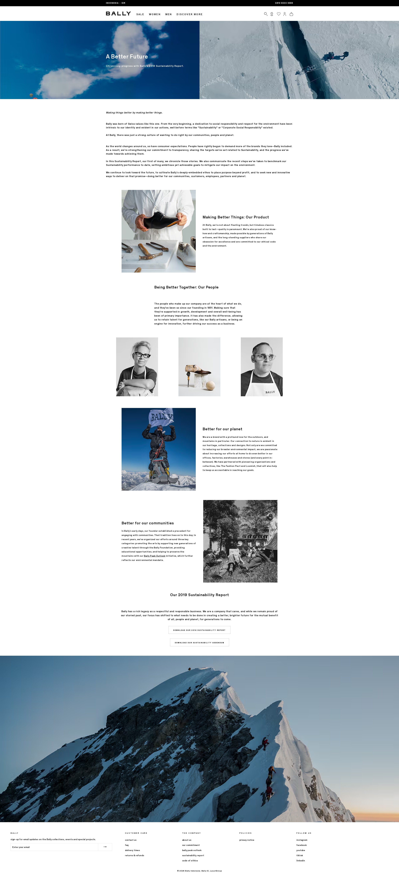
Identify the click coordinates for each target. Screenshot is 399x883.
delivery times (132, 850)
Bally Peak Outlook (154, 556)
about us (186, 840)
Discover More (190, 14)
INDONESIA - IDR (116, 3)
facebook (301, 845)
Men (168, 14)
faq (127, 845)
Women (155, 14)
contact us (131, 840)
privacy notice (246, 840)
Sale (140, 14)
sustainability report (193, 855)
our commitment (191, 845)
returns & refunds (134, 855)
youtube (300, 850)
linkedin (300, 860)
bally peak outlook (192, 850)
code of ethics (190, 860)
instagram (301, 840)
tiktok (299, 855)
